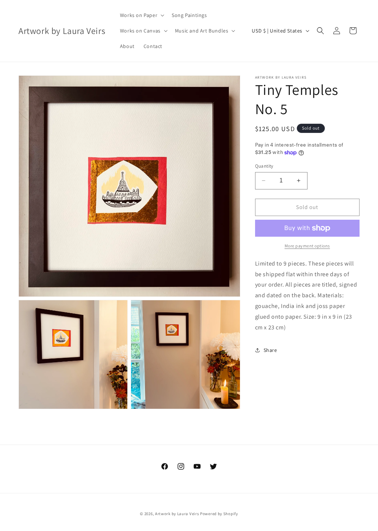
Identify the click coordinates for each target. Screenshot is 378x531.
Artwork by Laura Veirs (177, 513)
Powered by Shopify (219, 513)
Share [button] (270, 350)
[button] (141, 15)
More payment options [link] (307, 246)
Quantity (264, 166)
